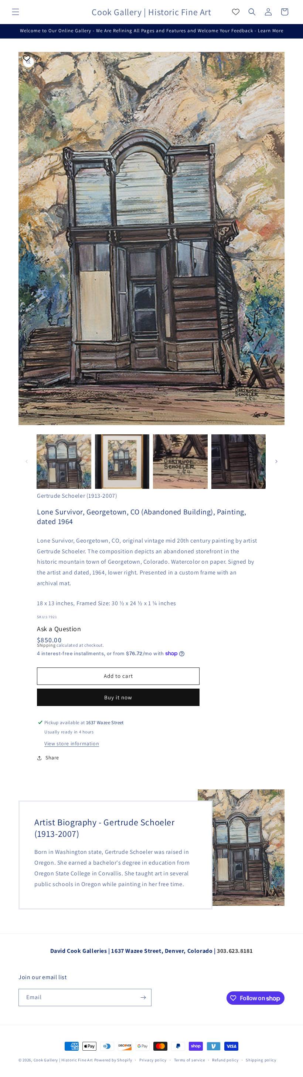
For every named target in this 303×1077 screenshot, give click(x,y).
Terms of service (189, 1060)
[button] (15, 12)
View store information (71, 743)
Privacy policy (153, 1060)
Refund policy (225, 1060)
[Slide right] (276, 461)
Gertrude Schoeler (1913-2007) (77, 496)
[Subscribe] (143, 997)
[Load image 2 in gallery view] (122, 461)
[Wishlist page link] (235, 12)
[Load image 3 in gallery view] (180, 461)
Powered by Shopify (113, 1060)
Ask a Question (59, 628)
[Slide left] (26, 461)
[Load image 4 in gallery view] (238, 461)
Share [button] (52, 757)
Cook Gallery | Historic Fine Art (63, 1060)
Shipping (46, 645)
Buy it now (118, 697)
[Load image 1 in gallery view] (64, 461)
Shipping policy (261, 1060)
